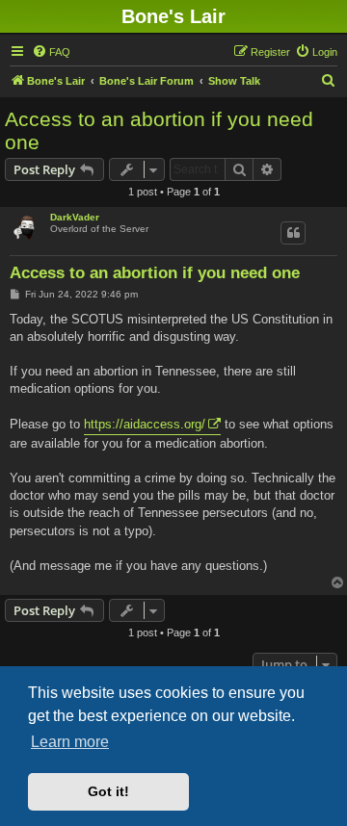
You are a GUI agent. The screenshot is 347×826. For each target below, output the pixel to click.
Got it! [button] (108, 791)
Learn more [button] (70, 742)
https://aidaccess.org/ (144, 424)
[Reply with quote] (293, 233)
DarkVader (74, 217)
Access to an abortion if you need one (159, 130)
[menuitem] (51, 52)
